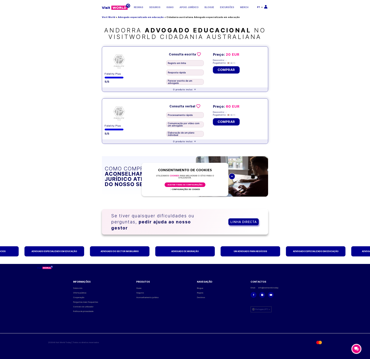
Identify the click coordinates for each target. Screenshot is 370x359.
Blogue (209, 7)
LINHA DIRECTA (243, 222)
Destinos (201, 297)
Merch (244, 7)
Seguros (154, 7)
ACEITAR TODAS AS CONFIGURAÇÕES (185, 185)
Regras (138, 7)
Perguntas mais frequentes (85, 302)
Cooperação (78, 297)
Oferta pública (79, 293)
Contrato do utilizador (83, 307)
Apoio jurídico (189, 7)
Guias (170, 7)
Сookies (174, 176)
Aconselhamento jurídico (147, 297)
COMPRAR (226, 70)
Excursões (227, 7)
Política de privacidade (83, 311)
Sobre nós (77, 288)
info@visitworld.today (268, 288)
